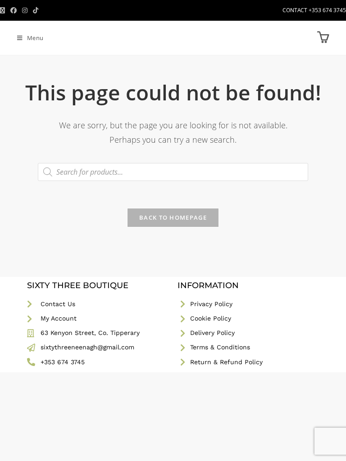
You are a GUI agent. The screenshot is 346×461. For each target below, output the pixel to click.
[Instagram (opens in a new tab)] (24, 10)
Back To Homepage (173, 217)
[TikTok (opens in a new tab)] (35, 10)
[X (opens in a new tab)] (4, 10)
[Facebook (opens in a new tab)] (13, 10)
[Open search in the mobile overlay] (173, 172)
